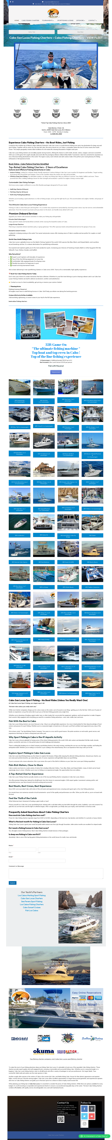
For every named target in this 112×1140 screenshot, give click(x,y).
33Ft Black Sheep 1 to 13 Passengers (44, 482)
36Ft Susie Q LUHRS (68, 562)
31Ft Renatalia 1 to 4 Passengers (20, 453)
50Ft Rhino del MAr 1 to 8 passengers (68, 613)
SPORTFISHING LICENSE (65, 20)
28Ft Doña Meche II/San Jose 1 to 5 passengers (92, 401)
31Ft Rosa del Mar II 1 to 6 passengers (68, 454)
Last (39, 852)
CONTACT (91, 20)
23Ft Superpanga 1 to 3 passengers (19, 401)
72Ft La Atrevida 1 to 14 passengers (68, 667)
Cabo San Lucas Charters (32, 898)
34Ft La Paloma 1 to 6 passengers (68, 508)
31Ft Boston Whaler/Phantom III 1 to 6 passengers (92, 455)
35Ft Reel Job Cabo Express (19, 562)
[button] (94, 1136)
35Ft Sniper (92, 535)
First (10, 852)
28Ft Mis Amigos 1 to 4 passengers (92, 427)
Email (11, 857)
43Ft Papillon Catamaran (92, 587)
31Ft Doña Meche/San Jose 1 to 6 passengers (19, 482)
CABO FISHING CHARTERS (30, 20)
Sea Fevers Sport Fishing (31, 901)
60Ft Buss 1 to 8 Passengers (68, 639)
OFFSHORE (80, 20)
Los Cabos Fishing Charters (31, 904)
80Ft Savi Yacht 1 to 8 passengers (44, 692)
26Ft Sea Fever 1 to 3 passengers (68, 400)
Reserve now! (56, 372)
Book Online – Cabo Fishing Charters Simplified (29, 164)
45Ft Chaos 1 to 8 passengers (19, 613)
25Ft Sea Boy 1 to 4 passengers (44, 401)
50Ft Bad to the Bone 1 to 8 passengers (92, 613)
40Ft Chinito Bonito (68, 587)
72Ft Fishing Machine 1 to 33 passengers (92, 667)
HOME (17, 20)
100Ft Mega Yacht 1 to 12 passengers (92, 694)
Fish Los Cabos (31, 910)
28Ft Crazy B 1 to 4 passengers (44, 426)
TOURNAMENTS (47, 20)
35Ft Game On (44, 535)
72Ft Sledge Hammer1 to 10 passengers (20, 694)
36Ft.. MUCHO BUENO (56, 967)
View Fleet (80, 32)
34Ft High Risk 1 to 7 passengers (19, 509)
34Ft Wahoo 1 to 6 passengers (92, 509)
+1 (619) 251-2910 (62, 1113)
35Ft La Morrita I (19, 535)
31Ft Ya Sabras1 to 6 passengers (44, 454)
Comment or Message (16, 866)
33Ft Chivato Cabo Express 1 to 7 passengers (68, 482)
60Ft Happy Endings (44, 639)
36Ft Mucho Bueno (92, 562)
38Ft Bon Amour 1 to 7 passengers (19, 586)
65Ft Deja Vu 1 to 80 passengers (19, 666)
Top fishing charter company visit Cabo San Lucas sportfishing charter (56, 1059)
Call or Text (32, 32)
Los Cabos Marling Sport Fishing (32, 895)
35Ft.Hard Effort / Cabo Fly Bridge (68, 536)
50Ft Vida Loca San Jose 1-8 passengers (19, 640)
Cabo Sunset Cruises (32, 907)
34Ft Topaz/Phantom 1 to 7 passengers (44, 509)
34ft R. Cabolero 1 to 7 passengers (92, 482)
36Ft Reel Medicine (44, 562)
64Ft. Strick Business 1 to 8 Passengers (92, 640)
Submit (12, 883)
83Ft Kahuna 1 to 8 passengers (68, 693)
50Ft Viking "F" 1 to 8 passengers (44, 613)
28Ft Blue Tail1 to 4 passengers (20, 427)
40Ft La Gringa (44, 587)
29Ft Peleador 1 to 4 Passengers (68, 427)
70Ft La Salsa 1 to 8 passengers (44, 667)
